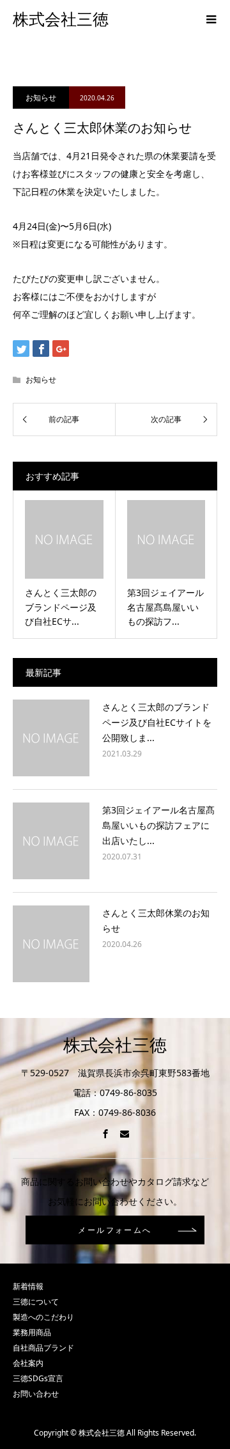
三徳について (36, 1301)
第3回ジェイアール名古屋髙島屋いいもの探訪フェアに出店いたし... (158, 825)
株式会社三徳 (61, 19)
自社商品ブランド (43, 1347)
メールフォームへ (114, 1230)
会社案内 (28, 1363)
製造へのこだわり (43, 1317)
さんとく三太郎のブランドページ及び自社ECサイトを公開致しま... (156, 722)
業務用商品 (32, 1332)
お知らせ (41, 97)
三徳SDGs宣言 (38, 1378)
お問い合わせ (36, 1393)
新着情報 (28, 1286)
